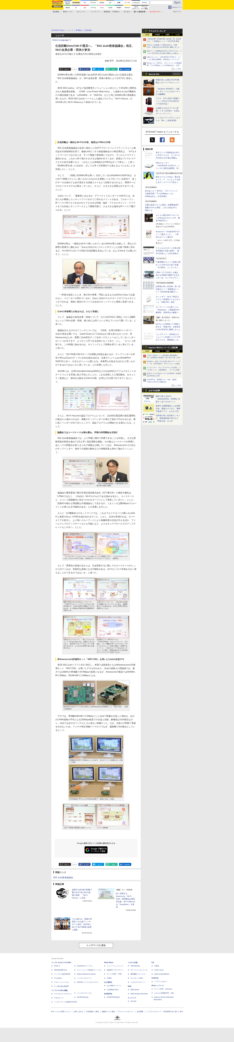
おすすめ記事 (154, 390)
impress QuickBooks (161, 974)
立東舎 (109, 978)
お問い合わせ (78, 1012)
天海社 (156, 966)
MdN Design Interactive (139, 994)
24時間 (157, 35)
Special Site (154, 74)
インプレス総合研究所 (62, 974)
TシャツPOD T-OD (114, 974)
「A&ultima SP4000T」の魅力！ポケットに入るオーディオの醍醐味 (168, 91)
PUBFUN (155, 978)
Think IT (57, 966)
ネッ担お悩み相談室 (61, 986)
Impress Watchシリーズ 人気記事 (163, 347)
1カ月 (178, 35)
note (113, 69)
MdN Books (135, 990)
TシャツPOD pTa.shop (163, 989)
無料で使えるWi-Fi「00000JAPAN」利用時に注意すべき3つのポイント (168, 399)
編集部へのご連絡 (108, 1012)
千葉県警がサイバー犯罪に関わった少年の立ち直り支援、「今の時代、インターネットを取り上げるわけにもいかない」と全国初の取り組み (168, 267)
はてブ (100, 69)
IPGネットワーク (158, 986)
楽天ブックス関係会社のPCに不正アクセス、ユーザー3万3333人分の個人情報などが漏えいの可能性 (164, 53)
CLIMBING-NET (112, 990)
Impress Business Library (86, 974)
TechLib (133, 1001)
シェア (86, 69)
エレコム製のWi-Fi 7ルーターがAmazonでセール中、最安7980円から (168, 218)
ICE (153, 962)
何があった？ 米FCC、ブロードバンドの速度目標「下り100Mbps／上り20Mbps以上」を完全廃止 (161, 193)
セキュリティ (81, 12)
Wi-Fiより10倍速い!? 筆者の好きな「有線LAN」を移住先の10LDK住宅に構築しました (168, 327)
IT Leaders (58, 978)
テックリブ (132, 998)
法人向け (127, 12)
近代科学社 (108, 994)
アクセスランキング (157, 31)
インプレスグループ (153, 1012)
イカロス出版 (133, 962)
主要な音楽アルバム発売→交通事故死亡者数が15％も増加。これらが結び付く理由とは (162, 207)
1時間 (147, 35)
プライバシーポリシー (126, 1012)
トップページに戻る (96, 945)
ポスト (66, 69)
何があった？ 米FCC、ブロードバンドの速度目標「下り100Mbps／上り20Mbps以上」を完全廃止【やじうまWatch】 (164, 65)
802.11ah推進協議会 (63, 877)
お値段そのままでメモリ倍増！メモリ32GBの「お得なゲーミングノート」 (168, 111)
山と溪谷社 (108, 982)
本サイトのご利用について (61, 1012)
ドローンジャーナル (61, 982)
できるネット (59, 998)
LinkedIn (127, 69)
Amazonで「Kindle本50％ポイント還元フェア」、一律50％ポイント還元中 (168, 234)
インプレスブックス (84, 993)
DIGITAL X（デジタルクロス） (88, 982)
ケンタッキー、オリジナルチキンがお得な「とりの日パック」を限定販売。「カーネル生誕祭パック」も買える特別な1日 (164, 370)
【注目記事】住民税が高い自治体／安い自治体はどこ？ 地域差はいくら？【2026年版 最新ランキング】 (164, 41)
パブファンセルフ (160, 981)
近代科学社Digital (113, 997)
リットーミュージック (115, 966)
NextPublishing (82, 997)
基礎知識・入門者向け (112, 12)
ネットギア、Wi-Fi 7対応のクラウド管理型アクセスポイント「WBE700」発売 (168, 299)
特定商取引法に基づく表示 (173, 1012)
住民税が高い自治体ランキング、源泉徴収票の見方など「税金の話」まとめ (168, 418)
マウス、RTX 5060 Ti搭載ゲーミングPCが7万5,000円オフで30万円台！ (168, 101)
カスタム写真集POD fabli (164, 993)
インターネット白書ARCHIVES (65, 1002)
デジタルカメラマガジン (63, 994)
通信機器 (56, 12)
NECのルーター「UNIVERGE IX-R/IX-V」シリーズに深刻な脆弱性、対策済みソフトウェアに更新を (164, 59)
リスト (74, 69)
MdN (129, 986)
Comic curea (159, 970)
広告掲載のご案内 (92, 1012)
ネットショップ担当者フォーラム (89, 970)
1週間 (167, 35)
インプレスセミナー (84, 978)
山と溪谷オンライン (114, 986)
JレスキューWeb (137, 978)
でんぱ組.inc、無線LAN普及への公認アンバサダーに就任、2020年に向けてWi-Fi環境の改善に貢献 (82, 924)
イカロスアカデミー (138, 982)
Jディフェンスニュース (139, 970)
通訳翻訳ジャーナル (138, 974)
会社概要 (140, 1012)
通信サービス (68, 12)
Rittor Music (108, 962)
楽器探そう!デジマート (115, 970)
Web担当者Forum (60, 970)
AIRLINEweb (135, 966)
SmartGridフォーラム (85, 966)
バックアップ (95, 12)
